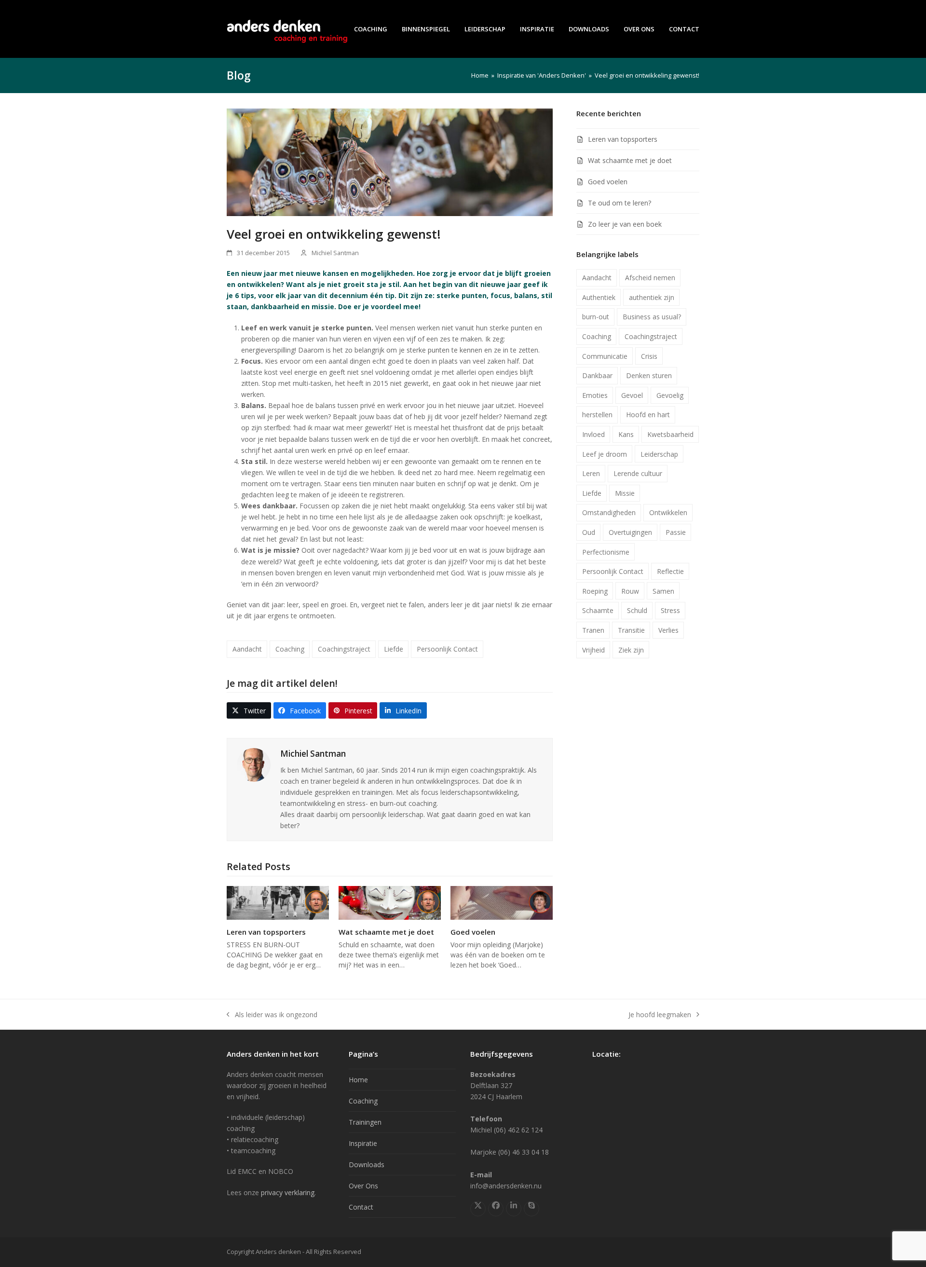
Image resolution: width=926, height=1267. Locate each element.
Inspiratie (363, 1143)
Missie (625, 493)
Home (358, 1079)
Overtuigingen (630, 532)
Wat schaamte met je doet (386, 932)
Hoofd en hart (648, 414)
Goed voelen (472, 932)
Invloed (593, 434)
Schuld (637, 610)
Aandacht (247, 649)
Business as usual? (652, 316)
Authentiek (598, 297)
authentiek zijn (651, 297)
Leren (591, 473)
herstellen (597, 414)
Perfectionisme (605, 552)
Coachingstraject (344, 649)
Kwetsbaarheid (670, 434)
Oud (588, 532)
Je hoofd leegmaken (659, 1015)
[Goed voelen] (501, 902)
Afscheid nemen (650, 277)
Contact (361, 1207)
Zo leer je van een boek (625, 224)
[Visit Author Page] (254, 764)
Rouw (630, 591)
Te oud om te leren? (619, 202)
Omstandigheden (609, 512)
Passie (676, 532)
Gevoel (632, 395)
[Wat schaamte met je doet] (390, 902)
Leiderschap (659, 454)
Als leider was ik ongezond (272, 1015)
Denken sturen (649, 375)
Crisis (649, 356)
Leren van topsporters (266, 932)
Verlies (668, 630)
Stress (670, 610)
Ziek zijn (631, 649)
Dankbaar (597, 375)
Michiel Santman (335, 252)
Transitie (631, 630)
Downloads (366, 1164)
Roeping (595, 591)
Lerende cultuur (637, 473)
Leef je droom (604, 454)
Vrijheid (593, 649)
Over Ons (363, 1185)
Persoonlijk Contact (447, 649)
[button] (249, 710)
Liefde (393, 649)
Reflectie (670, 571)
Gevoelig (669, 395)
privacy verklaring (287, 1192)
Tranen (593, 630)
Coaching (289, 649)
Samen (663, 591)
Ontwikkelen (668, 512)
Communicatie (604, 356)
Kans (626, 434)
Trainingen (365, 1122)
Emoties (595, 395)
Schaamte (597, 610)
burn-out (595, 316)
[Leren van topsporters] (278, 902)
